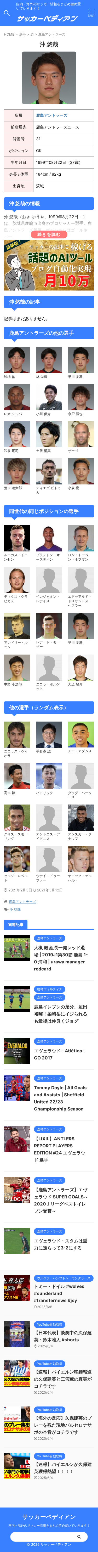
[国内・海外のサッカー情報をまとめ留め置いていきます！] (47, 20)
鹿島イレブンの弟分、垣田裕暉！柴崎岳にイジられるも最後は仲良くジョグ (60, 1014)
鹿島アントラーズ (51, 34)
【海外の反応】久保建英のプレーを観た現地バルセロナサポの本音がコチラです (63, 1425)
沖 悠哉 (15, 909)
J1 (32, 34)
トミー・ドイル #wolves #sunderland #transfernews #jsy (59, 1293)
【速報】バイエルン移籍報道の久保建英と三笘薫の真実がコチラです (63, 1379)
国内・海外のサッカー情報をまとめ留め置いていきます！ (49, 1525)
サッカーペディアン (49, 1516)
